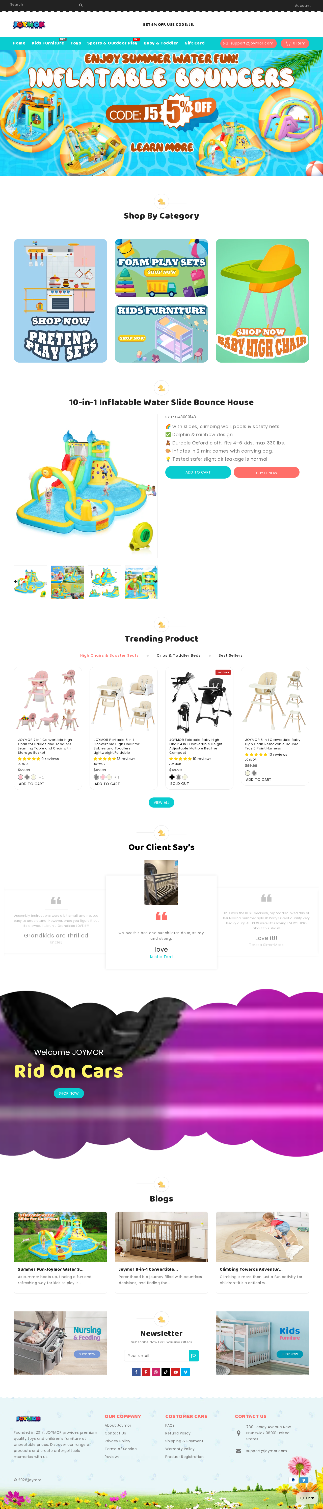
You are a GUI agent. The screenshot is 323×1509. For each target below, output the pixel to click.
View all (161, 802)
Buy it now (266, 473)
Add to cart (198, 472)
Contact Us (115, 1433)
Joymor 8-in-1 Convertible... (148, 1269)
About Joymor (118, 1425)
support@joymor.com (266, 1450)
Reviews (112, 1456)
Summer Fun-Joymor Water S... (51, 1269)
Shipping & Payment (184, 1441)
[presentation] (15, 581)
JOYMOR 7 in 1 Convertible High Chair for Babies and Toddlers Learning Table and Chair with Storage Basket (45, 746)
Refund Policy (178, 1433)
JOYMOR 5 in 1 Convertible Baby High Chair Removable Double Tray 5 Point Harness (273, 744)
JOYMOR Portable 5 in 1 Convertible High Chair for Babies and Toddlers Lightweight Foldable (117, 746)
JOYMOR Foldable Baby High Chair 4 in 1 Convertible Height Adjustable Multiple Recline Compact (196, 746)
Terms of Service (121, 1448)
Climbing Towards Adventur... (251, 1269)
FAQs (170, 1425)
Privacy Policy (117, 1441)
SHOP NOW (69, 1093)
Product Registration (184, 1456)
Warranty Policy (180, 1448)
